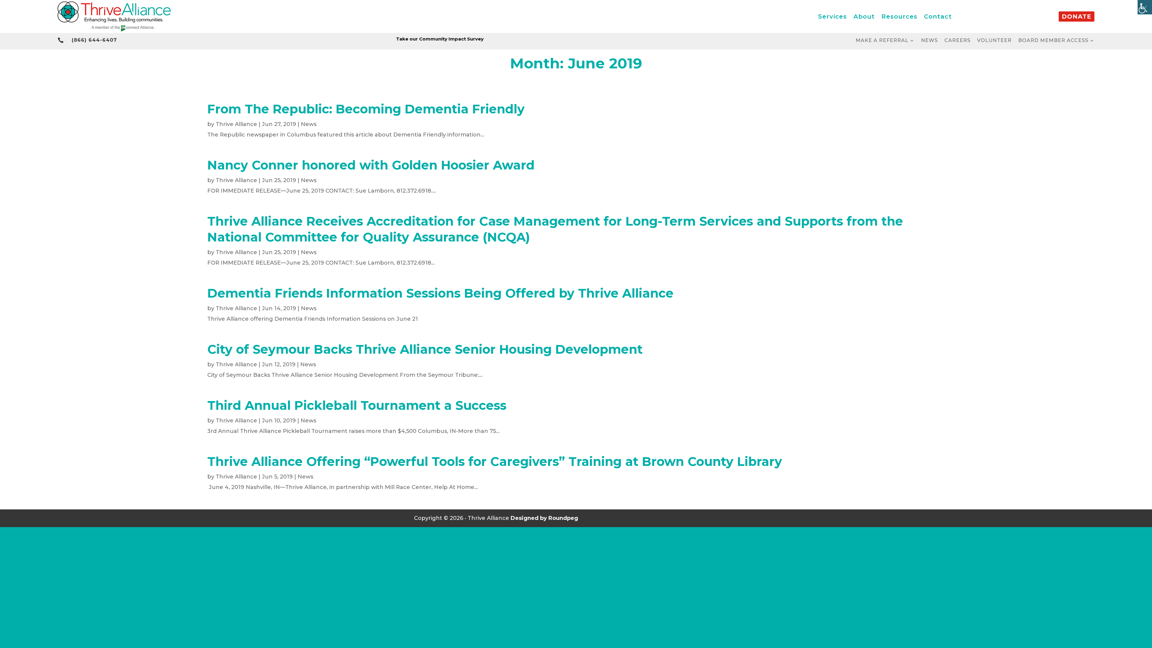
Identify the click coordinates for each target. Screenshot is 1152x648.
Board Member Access (1053, 40)
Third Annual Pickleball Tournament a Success (356, 405)
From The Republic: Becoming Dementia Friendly (366, 108)
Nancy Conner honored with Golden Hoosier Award (371, 165)
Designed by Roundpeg (544, 518)
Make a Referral (882, 40)
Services (832, 16)
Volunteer (994, 40)
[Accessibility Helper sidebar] (1145, 7)
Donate (1076, 16)
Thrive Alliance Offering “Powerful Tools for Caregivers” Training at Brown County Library (494, 461)
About (864, 16)
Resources (899, 16)
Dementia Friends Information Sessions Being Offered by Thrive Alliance (440, 293)
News (929, 40)
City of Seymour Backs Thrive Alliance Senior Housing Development (425, 349)
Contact (938, 16)
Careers (957, 40)
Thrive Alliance (236, 124)
